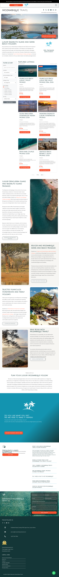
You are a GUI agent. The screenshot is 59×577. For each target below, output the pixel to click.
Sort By (4, 96)
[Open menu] (56, 5)
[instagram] (48, 10)
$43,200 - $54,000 (8, 94)
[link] (27, 82)
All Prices (6, 86)
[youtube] (51, 10)
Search (4, 65)
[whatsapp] (56, 10)
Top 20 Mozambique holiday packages (22, 54)
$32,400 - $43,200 (8, 92)
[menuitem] (29, 558)
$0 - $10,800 (7, 88)
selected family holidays (7, 314)
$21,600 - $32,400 (8, 91)
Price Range (5, 85)
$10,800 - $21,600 (8, 89)
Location (5, 70)
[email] (53, 10)
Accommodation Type (7, 75)
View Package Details (24, 96)
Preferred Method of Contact (38, 501)
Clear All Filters (9, 102)
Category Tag (6, 80)
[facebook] (44, 10)
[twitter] (46, 10)
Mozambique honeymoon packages (16, 308)
